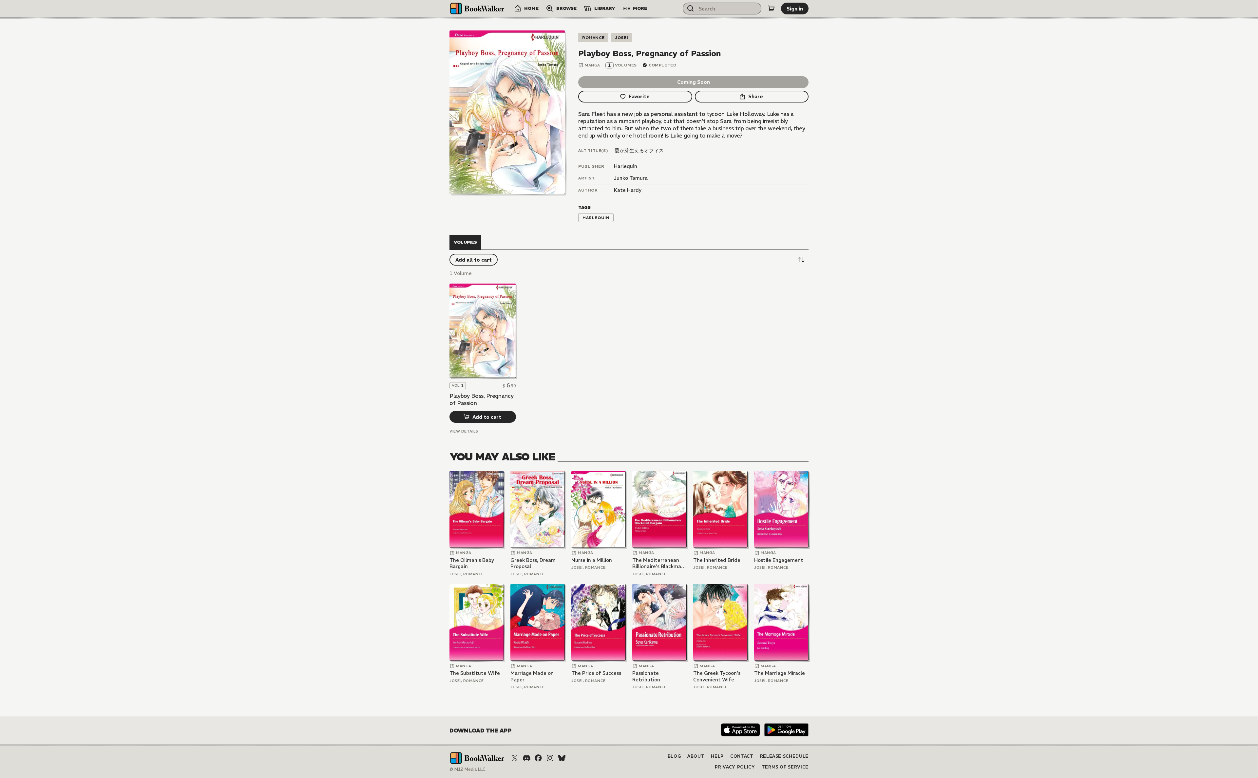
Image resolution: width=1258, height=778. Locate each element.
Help (717, 756)
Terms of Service (785, 767)
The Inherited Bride (716, 560)
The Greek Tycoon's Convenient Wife (716, 676)
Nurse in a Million (591, 560)
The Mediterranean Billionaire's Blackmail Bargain (658, 563)
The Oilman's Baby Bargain (471, 563)
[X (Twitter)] (515, 758)
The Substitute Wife (474, 673)
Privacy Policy (735, 767)
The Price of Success (596, 673)
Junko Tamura (631, 178)
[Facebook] (538, 758)
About (695, 756)
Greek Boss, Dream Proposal (533, 563)
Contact (741, 756)
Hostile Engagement (778, 560)
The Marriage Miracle (779, 673)
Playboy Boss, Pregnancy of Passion (481, 399)
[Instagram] (550, 758)
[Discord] (526, 758)
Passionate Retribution (646, 676)
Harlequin (625, 166)
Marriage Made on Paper (532, 676)
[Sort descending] (801, 259)
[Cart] (771, 8)
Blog (674, 756)
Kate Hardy (627, 190)
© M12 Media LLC (467, 769)
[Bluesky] (562, 758)
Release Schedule (784, 756)
